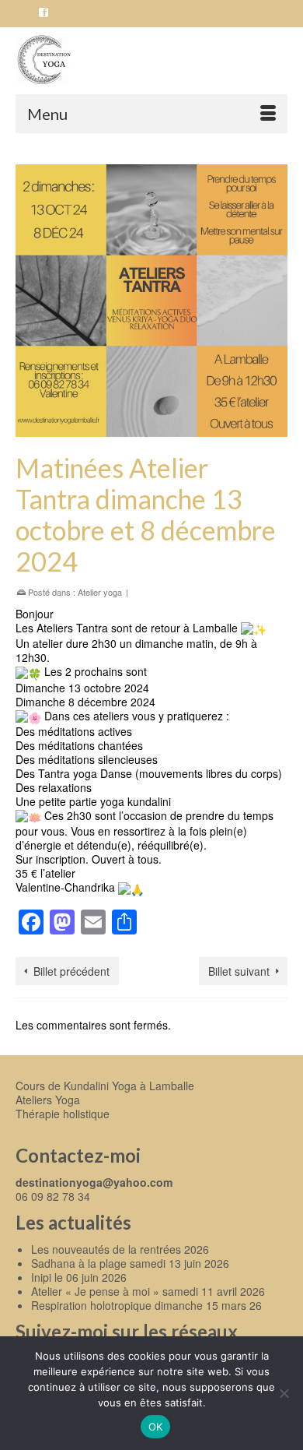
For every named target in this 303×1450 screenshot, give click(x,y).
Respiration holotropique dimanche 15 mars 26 (146, 1305)
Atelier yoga (100, 592)
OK (155, 1426)
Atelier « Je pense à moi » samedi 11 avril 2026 (148, 1291)
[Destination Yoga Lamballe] (151, 60)
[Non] (283, 1393)
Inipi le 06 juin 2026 (79, 1277)
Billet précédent (71, 971)
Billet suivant (239, 971)
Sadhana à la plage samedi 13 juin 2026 (130, 1263)
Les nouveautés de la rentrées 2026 (120, 1249)
